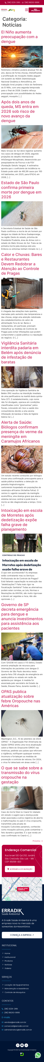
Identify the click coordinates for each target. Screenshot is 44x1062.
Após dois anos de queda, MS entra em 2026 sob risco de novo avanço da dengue (20, 111)
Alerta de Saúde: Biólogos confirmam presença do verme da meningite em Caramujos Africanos (21, 432)
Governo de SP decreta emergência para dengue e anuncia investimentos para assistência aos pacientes (22, 616)
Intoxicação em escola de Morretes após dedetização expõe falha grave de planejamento (21, 520)
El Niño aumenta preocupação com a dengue (19, 37)
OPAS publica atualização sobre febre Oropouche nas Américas (20, 698)
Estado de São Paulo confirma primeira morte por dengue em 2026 (21, 189)
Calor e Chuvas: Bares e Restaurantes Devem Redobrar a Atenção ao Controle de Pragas (21, 264)
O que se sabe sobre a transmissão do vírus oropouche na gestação (21, 775)
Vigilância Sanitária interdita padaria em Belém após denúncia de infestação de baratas (21, 352)
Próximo (38, 841)
